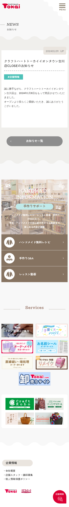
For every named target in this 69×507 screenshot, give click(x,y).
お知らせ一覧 (34, 141)
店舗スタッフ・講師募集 (19, 475)
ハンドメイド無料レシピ (34, 242)
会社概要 (10, 470)
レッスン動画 (27, 274)
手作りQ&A (26, 258)
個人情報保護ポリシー (17, 479)
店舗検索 (59, 494)
